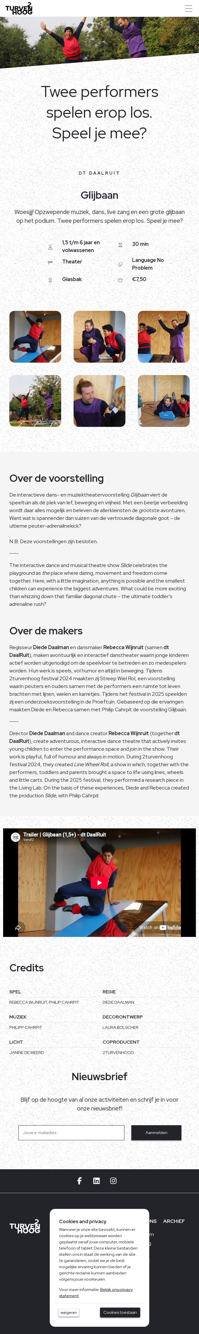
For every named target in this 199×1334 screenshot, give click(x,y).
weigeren (69, 1312)
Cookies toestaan (120, 1312)
